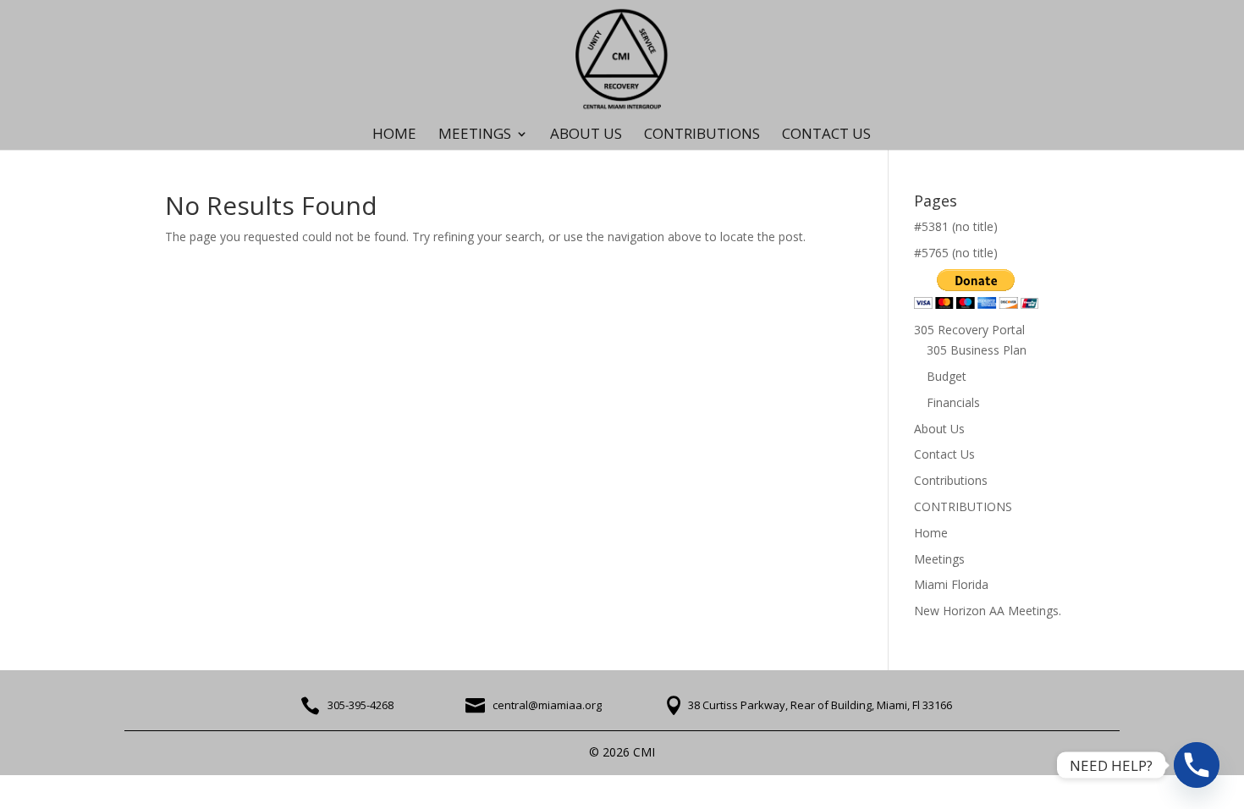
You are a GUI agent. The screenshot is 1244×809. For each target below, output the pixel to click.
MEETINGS (474, 135)
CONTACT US (826, 135)
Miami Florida (951, 584)
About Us (586, 135)
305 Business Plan (977, 350)
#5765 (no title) (956, 253)
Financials (953, 402)
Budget (946, 376)
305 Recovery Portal (969, 330)
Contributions (951, 480)
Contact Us (944, 454)
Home (394, 135)
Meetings (939, 559)
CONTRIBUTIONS (702, 135)
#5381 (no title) (956, 226)
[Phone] (1196, 765)
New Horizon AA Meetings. (987, 611)
